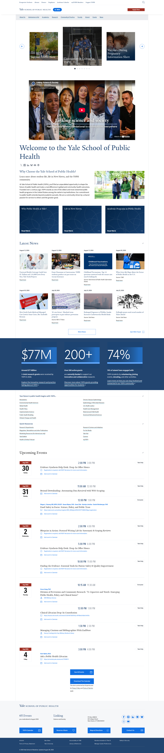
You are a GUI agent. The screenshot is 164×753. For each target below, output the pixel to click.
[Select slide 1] (75, 68)
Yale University (48, 744)
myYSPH (85, 439)
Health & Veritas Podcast (27, 439)
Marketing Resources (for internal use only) (32, 433)
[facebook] (124, 717)
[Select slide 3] (79, 68)
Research (55, 17)
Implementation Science (27, 412)
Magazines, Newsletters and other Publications (34, 430)
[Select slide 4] (82, 68)
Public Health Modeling (26, 415)
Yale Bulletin (23, 436)
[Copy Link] (142, 243)
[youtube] (128, 721)
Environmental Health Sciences (29, 403)
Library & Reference (75, 744)
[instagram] (128, 717)
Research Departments (27, 427)
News (101, 17)
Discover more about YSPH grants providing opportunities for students (81, 383)
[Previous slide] (22, 46)
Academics (45, 17)
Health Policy (23, 409)
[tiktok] (137, 717)
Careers (85, 436)
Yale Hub (85, 433)
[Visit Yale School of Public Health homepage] (38, 706)
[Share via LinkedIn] (28, 165)
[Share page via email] (35, 165)
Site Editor (47, 740)
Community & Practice (68, 17)
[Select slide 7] (89, 68)
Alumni (87, 17)
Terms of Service (88, 688)
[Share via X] (21, 165)
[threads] (124, 721)
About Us (22, 17)
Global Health (24, 406)
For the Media (87, 430)
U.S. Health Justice (88, 406)
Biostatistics (23, 400)
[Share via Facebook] (25, 165)
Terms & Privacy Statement (27, 744)
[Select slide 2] (77, 68)
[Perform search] (143, 2)
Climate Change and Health (28, 418)
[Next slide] (142, 46)
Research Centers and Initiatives (93, 427)
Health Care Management (91, 409)
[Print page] (38, 165)
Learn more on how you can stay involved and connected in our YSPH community (124, 382)
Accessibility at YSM (75, 740)
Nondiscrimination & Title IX (103, 740)
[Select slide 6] (87, 68)
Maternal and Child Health (91, 412)
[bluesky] (142, 717)
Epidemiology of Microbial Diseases (93, 403)
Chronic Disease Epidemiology (92, 400)
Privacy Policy (76, 688)
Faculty (80, 17)
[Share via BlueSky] (31, 165)
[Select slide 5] (84, 68)
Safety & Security (125, 740)
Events (95, 17)
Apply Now (136, 10)
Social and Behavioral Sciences (92, 415)
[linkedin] (133, 717)
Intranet (21, 740)
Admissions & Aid (33, 17)
